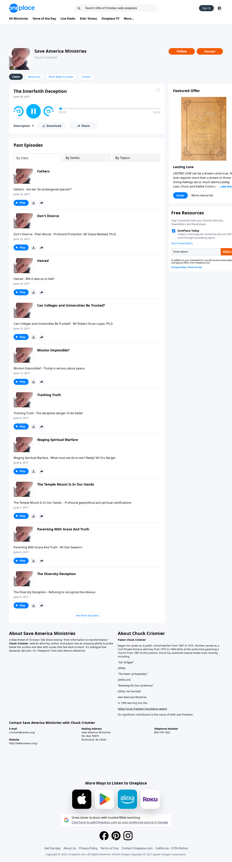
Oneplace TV (110, 19)
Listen (16, 76)
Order (180, 195)
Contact (86, 76)
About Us (69, 848)
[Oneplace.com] (22, 8)
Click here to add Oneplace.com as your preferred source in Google (120, 822)
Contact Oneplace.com (137, 848)
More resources (202, 195)
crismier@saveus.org (22, 732)
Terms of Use (109, 848)
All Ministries (18, 19)
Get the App (52, 848)
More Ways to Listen (61, 76)
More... (129, 19)
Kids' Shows (88, 19)
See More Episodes (87, 615)
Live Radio (68, 19)
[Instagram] (127, 835)
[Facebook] (104, 835)
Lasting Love (183, 167)
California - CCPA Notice (172, 848)
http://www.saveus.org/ (23, 743)
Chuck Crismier (46, 57)
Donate (209, 51)
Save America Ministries (60, 51)
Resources (34, 76)
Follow (182, 51)
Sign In (206, 8)
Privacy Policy (88, 848)
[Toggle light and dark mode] (219, 8)
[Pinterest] (116, 835)
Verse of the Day (44, 19)
